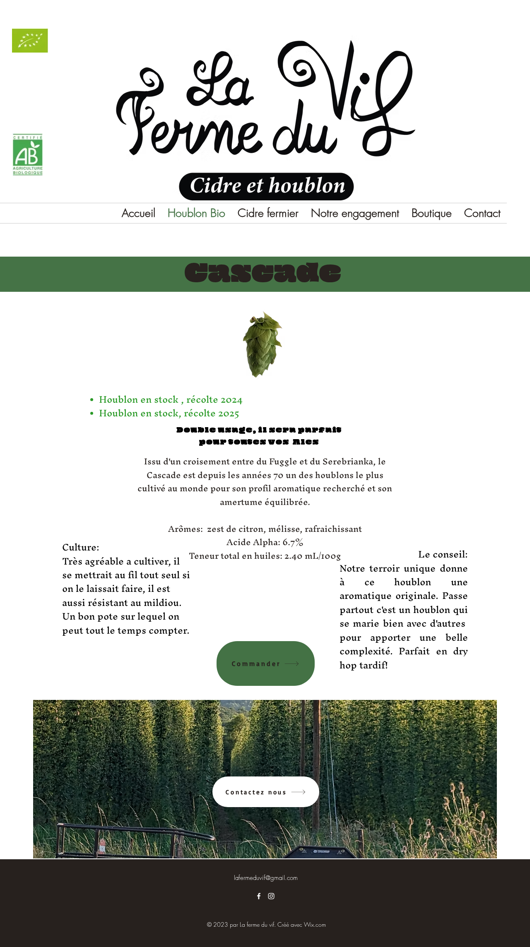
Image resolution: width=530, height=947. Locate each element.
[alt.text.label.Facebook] (259, 896)
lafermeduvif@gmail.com (266, 878)
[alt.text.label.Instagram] (271, 896)
